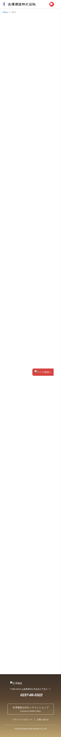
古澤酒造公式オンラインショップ (30, 709)
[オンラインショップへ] (51, 4)
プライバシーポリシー (22, 719)
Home (5, 12)
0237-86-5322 (31, 694)
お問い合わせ (43, 719)
